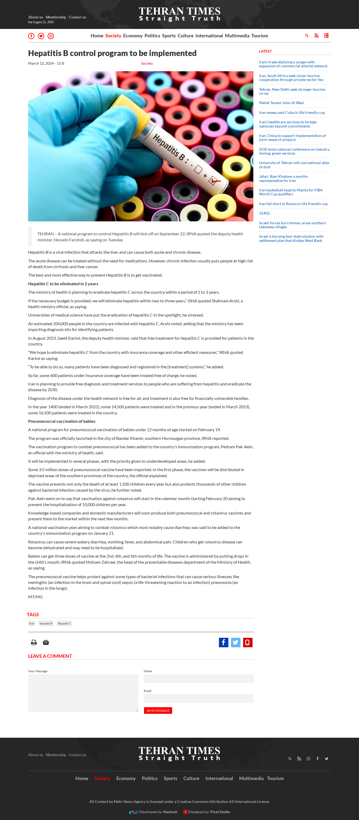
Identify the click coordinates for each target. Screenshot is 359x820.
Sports (169, 35)
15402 (264, 213)
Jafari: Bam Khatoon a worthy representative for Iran (283, 178)
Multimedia (237, 35)
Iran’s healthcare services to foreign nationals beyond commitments (288, 124)
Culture (186, 35)
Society (113, 35)
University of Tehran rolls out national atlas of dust (294, 164)
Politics (152, 35)
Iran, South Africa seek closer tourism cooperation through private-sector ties (291, 77)
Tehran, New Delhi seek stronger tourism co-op (292, 91)
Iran (31, 623)
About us (35, 17)
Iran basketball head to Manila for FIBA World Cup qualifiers (291, 192)
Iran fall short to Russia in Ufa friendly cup (293, 203)
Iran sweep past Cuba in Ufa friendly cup (292, 112)
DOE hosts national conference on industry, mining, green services (294, 151)
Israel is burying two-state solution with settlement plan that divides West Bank (291, 238)
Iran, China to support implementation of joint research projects (292, 137)
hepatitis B (46, 623)
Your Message (37, 671)
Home (97, 35)
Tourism (259, 35)
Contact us (77, 17)
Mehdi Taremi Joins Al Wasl (281, 102)
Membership (56, 17)
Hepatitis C (64, 623)
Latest (265, 51)
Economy (133, 35)
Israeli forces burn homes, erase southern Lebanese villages (292, 225)
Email (147, 691)
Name (148, 671)
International (209, 35)
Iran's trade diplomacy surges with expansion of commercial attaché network (293, 64)
